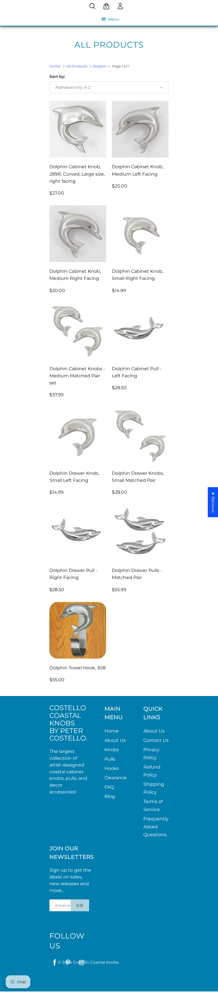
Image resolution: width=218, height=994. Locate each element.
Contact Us (156, 740)
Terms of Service (153, 805)
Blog (109, 796)
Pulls (109, 759)
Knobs (111, 749)
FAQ (109, 787)
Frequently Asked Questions (156, 826)
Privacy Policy (151, 753)
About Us (115, 740)
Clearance (115, 777)
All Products (109, 45)
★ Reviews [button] (213, 501)
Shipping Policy (153, 788)
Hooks (111, 768)
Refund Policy (151, 771)
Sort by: (57, 76)
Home (111, 731)
